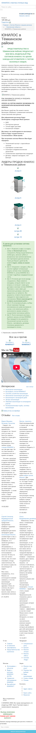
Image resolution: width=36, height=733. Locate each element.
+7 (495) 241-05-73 (25, 14)
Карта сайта (27, 693)
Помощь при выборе (28, 671)
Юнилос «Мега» (26, 655)
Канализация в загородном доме (16, 397)
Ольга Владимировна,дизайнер (28, 517)
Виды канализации (28, 675)
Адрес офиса (28, 689)
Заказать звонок (24, 16)
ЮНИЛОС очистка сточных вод (15, 2)
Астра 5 (18, 197)
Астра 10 (18, 237)
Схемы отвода (28, 678)
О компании (11, 645)
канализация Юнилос (9, 535)
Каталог (26, 648)
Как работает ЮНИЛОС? (11, 685)
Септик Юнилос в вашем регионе (21, 25)
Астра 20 (18, 231)
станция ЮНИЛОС (8, 447)
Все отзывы (16, 415)
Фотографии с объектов (11, 667)
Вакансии (27, 695)
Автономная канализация (14, 389)
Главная (5, 25)
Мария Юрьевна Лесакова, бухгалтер (8, 422)
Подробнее (5, 22)
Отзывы (26, 680)
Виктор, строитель (25, 421)
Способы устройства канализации (17, 393)
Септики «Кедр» (26, 659)
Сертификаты (11, 648)
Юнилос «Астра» (26, 651)
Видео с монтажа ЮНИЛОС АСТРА (10, 673)
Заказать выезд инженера (18, 731)
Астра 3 (18, 170)
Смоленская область (13, 27)
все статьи (29, 387)
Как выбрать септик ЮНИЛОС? (16, 391)
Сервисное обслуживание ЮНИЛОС (11, 680)
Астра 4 (18, 225)
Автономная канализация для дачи (17, 395)
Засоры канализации (12, 399)
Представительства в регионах (13, 651)
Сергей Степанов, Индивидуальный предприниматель (7, 518)
